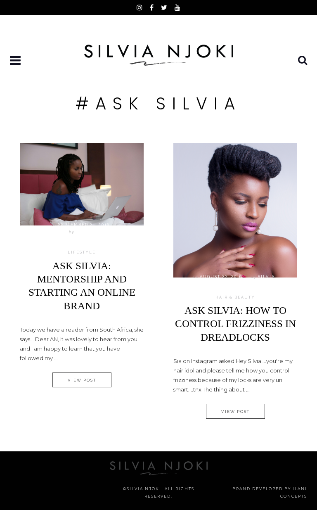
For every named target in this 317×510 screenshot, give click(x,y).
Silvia (84, 232)
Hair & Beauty (235, 297)
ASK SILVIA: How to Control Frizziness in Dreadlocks (235, 324)
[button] (16, 61)
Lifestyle (82, 252)
